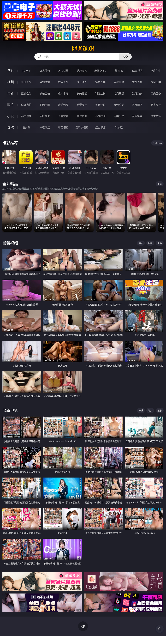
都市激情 (26, 116)
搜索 (125, 57)
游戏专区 (82, 71)
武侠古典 (82, 116)
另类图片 (156, 105)
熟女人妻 (100, 82)
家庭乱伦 (45, 116)
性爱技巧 (156, 116)
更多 (159, 243)
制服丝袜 (100, 93)
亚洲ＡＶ (26, 82)
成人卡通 (63, 93)
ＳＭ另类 (156, 82)
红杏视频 (100, 127)
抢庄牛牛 (156, 71)
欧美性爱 (82, 93)
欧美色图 (63, 105)
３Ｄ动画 (82, 82)
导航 (10, 127)
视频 (10, 82)
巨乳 (150, 243)
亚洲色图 (45, 105)
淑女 (150, 410)
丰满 (141, 410)
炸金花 (119, 71)
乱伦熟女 (137, 93)
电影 (10, 93)
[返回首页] (160, 629)
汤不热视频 (81, 127)
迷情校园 (100, 116)
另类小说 (119, 116)
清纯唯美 (119, 105)
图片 (10, 105)
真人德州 (45, 71)
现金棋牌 (137, 71)
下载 (159, 183)
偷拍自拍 (45, 93)
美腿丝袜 (100, 105)
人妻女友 (63, 116)
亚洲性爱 (26, 93)
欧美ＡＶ (63, 82)
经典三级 (119, 93)
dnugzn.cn (83, 48)
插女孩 (26, 127)
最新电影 (10, 410)
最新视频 (10, 243)
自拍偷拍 (45, 82)
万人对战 (63, 71)
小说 (10, 116)
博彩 (10, 70)
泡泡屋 (119, 127)
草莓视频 (63, 127)
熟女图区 (137, 105)
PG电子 (26, 71)
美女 (141, 243)
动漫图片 (82, 105)
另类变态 (156, 93)
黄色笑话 (137, 116)
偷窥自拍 (26, 105)
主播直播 (137, 82)
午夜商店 (45, 127)
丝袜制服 (119, 82)
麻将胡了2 (100, 71)
